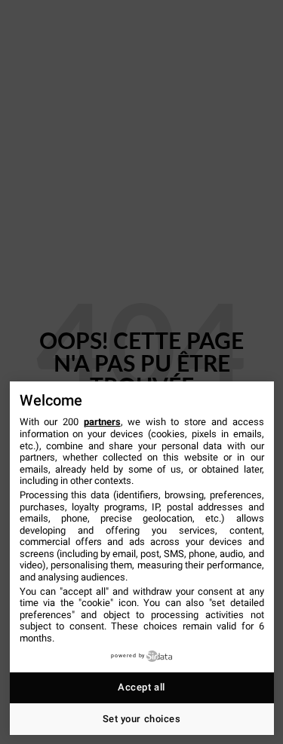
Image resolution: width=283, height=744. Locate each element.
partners (102, 421)
